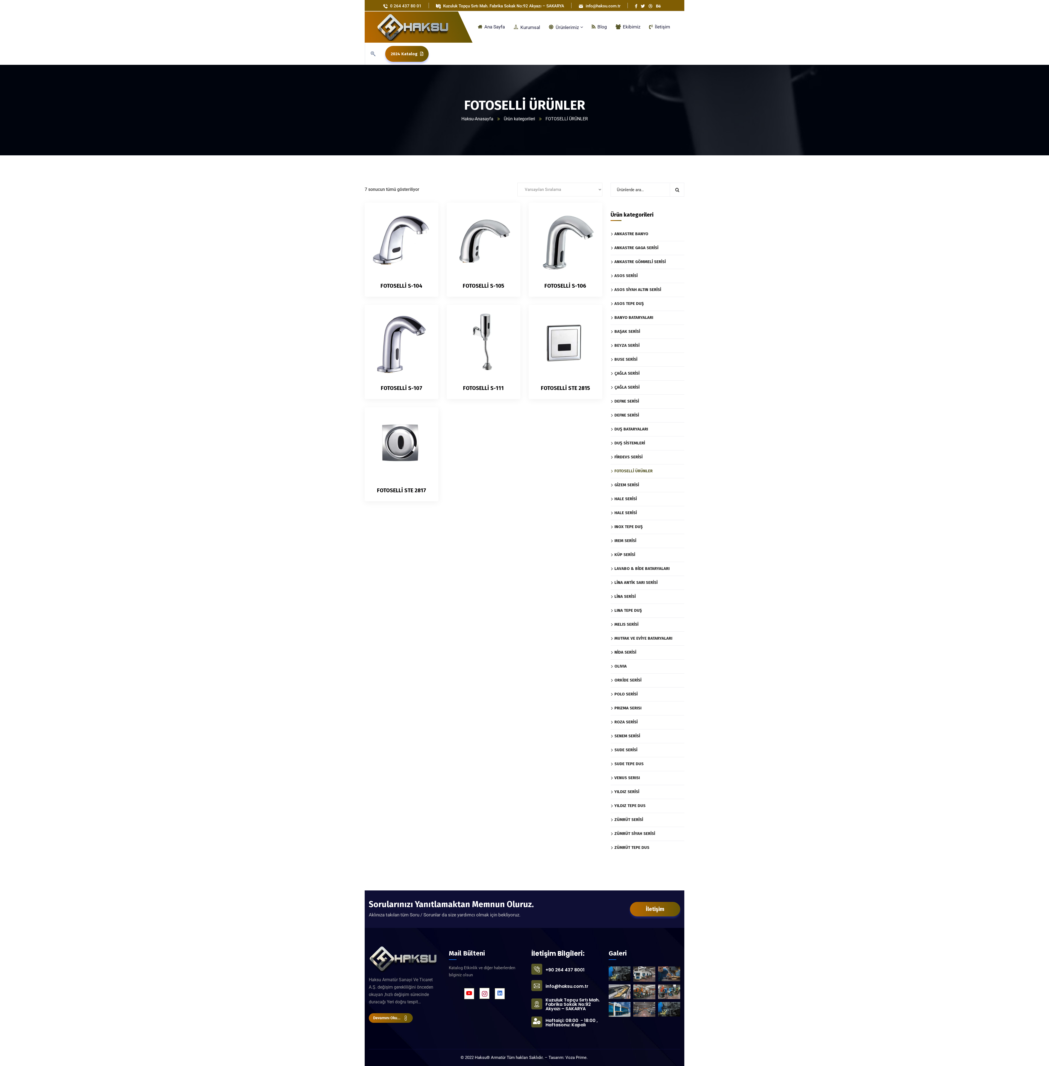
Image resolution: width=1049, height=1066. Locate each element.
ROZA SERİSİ (626, 722)
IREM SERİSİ (625, 540)
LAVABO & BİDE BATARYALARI (642, 568)
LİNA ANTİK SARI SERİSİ (636, 582)
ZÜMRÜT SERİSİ (628, 819)
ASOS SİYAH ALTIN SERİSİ (637, 289)
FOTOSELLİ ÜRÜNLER (633, 470)
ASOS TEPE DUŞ (629, 303)
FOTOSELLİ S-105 (483, 285)
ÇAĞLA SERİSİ (627, 373)
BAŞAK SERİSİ (627, 331)
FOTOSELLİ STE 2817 (401, 490)
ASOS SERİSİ (626, 275)
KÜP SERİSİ (624, 554)
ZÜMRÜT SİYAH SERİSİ (634, 833)
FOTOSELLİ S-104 (401, 285)
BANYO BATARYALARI (633, 317)
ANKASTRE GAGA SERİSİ (636, 247)
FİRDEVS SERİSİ (628, 457)
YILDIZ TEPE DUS (630, 805)
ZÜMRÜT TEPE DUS (631, 847)
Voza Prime (576, 1057)
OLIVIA (620, 666)
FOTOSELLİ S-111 (483, 388)
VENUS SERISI (627, 777)
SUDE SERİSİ (625, 749)
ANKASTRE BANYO (631, 233)
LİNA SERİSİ (625, 596)
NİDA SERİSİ (625, 652)
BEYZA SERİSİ (627, 345)
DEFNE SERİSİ (626, 401)
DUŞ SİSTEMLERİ (629, 443)
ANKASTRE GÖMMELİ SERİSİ (640, 261)
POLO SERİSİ (626, 694)
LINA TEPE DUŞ (628, 610)
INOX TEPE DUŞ (628, 526)
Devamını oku (425, 213)
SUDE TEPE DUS (629, 763)
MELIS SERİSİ (626, 624)
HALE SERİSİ (625, 498)
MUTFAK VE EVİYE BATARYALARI (643, 638)
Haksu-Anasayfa (477, 118)
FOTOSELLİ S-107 (401, 388)
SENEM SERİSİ (627, 735)
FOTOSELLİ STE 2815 (565, 388)
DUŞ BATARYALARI (631, 429)
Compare (425, 226)
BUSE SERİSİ (625, 359)
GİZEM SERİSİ (626, 484)
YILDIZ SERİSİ (626, 791)
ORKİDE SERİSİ (627, 680)
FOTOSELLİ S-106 (565, 285)
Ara (677, 190)
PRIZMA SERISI (627, 708)
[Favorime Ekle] (425, 238)
